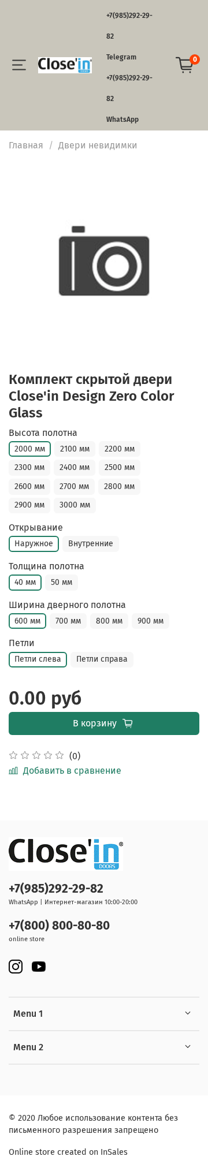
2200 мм (120, 449)
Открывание (36, 527)
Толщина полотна (46, 566)
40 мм (25, 582)
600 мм (27, 621)
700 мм (68, 621)
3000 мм (75, 505)
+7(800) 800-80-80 (59, 926)
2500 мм (120, 467)
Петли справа (102, 659)
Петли (22, 642)
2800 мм (119, 486)
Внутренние (90, 544)
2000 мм (29, 449)
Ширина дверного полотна (67, 604)
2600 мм (29, 486)
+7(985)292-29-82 (56, 889)
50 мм (61, 582)
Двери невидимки (98, 145)
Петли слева (37, 659)
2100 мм (75, 449)
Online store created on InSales (68, 1152)
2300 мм (29, 467)
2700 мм (74, 486)
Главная (26, 145)
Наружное (33, 544)
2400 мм (75, 467)
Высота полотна (43, 432)
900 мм (151, 621)
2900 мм (29, 505)
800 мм (109, 621)
